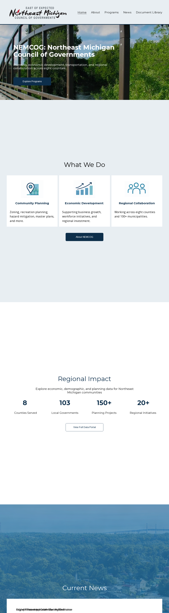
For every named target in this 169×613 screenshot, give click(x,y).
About (95, 12)
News (127, 12)
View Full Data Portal (84, 427)
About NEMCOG (84, 237)
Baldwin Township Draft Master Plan (40, 609)
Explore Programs (32, 81)
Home (82, 12)
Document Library (149, 12)
